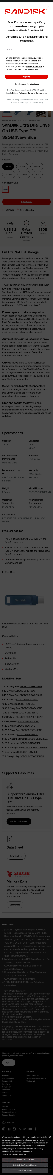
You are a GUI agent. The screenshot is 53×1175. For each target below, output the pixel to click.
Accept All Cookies (25, 1170)
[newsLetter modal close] (49, 6)
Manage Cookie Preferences (25, 1160)
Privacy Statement (34, 66)
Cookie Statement (19, 1154)
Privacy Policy (18, 93)
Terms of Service (35, 93)
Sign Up (26, 77)
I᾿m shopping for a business (27, 84)
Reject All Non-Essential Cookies (25, 1165)
